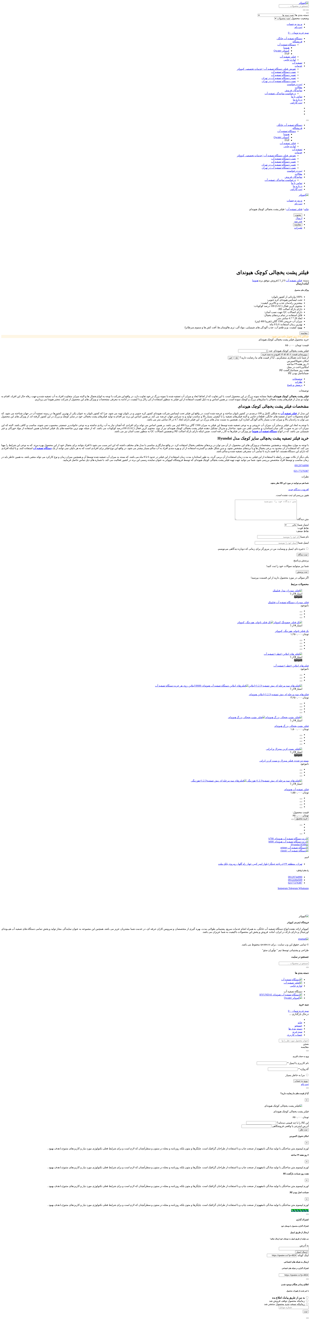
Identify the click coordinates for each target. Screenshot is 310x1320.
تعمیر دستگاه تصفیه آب (283, 75)
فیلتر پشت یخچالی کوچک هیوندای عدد (289, 350)
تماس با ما (296, 96)
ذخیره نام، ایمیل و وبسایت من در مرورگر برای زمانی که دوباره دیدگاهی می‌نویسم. (261, 548)
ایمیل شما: (303, 542)
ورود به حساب (294, 24)
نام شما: (304, 536)
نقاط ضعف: (302, 531)
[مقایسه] (301, 614)
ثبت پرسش (302, 572)
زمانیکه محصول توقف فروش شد (287, 1301)
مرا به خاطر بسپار (295, 1075)
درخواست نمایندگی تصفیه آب (280, 93)
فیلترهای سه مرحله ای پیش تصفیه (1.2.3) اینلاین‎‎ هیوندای (279, 694)
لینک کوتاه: (303, 1255)
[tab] (151, 378)
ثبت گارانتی (296, 102)
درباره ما (297, 99)
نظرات (298, 382)
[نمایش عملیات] (292, 819)
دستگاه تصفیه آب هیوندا (264, 431)
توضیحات (297, 378)
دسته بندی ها (302, 15)
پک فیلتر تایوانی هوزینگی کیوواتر (292, 631)
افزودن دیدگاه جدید (298, 489)
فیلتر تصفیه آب (288, 56)
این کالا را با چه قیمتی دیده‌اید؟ (293, 1122)
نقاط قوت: (303, 528)
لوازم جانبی (290, 59)
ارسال (298, 218)
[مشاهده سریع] (301, 611)
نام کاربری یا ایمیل (298, 1063)
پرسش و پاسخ (294, 385)
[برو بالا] (301, 833)
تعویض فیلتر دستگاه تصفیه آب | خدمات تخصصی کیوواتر (266, 69)
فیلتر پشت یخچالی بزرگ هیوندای (291, 726)
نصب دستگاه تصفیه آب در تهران (279, 81)
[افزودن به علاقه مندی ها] (301, 617)
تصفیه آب (297, 62)
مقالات (298, 87)
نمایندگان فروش (293, 90)
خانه (306, 209)
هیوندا (286, 47)
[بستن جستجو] (307, 12)
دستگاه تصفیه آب (286, 44)
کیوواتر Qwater (281, 50)
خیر (230, 358)
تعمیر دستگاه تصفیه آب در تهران (279, 78)
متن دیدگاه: (303, 519)
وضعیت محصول (300, 18)
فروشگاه (297, 41)
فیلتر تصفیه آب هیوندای (296, 789)
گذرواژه (303, 1069)
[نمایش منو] (307, 120)
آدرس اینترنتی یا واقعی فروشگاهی (290, 1126)
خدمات (298, 66)
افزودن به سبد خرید (284, 354)
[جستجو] (307, 967)
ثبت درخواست (294, 84)
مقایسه (297, 224)
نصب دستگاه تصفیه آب (283, 72)
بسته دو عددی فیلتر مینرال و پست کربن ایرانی (284, 760)
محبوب (298, 215)
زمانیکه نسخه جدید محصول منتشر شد (284, 1304)
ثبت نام (298, 27)
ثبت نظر (303, 1129)
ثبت (305, 1311)
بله (236, 358)
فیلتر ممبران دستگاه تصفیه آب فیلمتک (288, 602)
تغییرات (298, 227)
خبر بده (298, 221)
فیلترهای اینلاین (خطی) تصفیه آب (291, 665)
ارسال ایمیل (301, 1252)
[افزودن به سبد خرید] (301, 640)
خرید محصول (301, 818)
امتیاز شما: (303, 524)
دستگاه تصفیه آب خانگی (289, 38)
